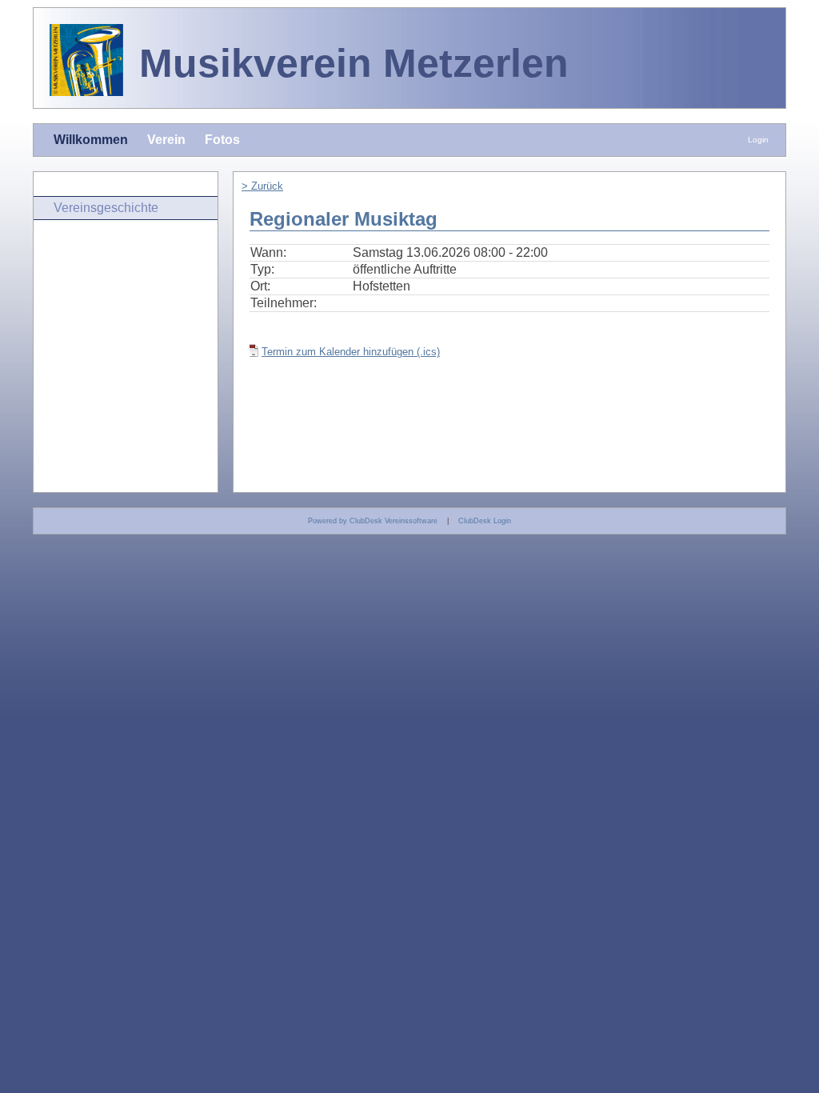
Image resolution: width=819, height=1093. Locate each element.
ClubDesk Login (484, 521)
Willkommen (91, 139)
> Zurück (262, 186)
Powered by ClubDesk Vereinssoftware (372, 521)
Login (758, 139)
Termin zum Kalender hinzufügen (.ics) (351, 352)
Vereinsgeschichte (106, 207)
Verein (166, 139)
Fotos (222, 139)
